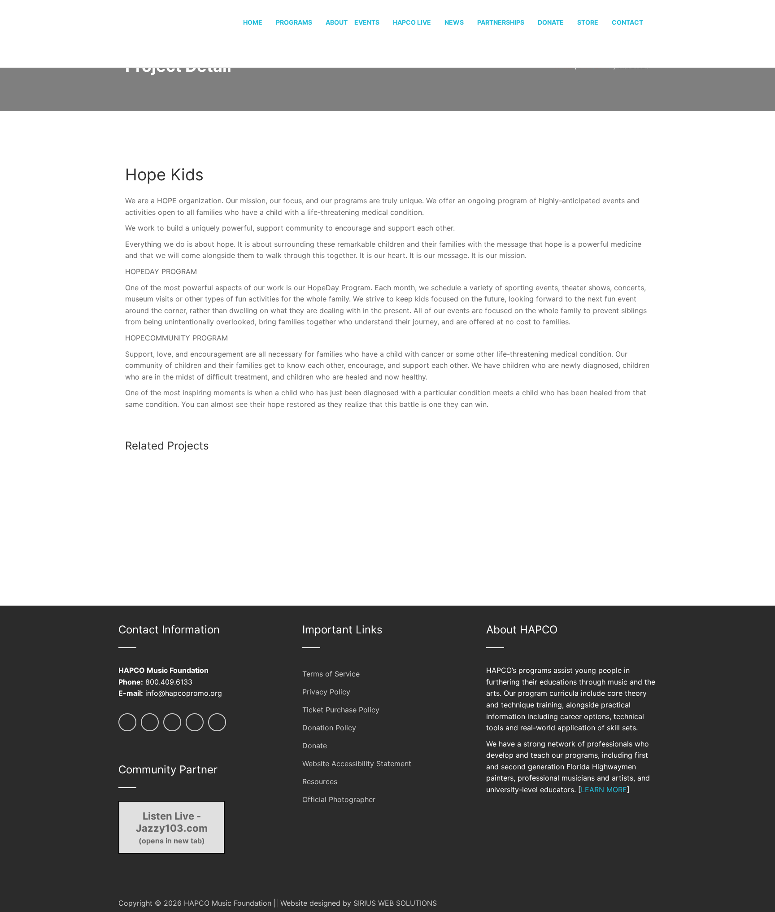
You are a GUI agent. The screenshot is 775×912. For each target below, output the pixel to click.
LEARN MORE (604, 789)
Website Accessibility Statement (356, 763)
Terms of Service (331, 673)
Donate (314, 745)
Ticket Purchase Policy (340, 709)
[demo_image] (208, 465)
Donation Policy (329, 727)
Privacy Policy (326, 691)
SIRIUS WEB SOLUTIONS (395, 903)
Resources (319, 781)
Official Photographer (338, 799)
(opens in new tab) (172, 827)
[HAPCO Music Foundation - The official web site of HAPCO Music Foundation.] (152, 33)
